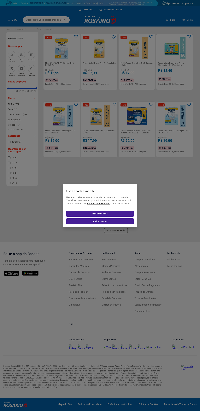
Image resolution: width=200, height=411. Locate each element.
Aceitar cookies (100, 221)
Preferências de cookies (98, 203)
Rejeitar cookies (100, 213)
